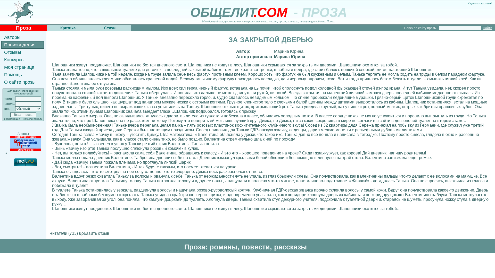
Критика (68, 28)
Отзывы (12, 52)
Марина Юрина (288, 51)
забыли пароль (32, 118)
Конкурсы (14, 59)
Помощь (13, 74)
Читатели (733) (64, 233)
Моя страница (19, 67)
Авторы (12, 37)
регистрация (12, 118)
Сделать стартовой (480, 3)
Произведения (20, 44)
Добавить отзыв (94, 233)
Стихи (110, 28)
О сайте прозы (20, 82)
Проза (23, 28)
